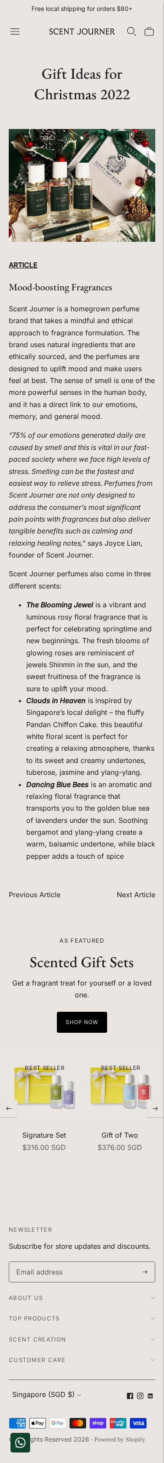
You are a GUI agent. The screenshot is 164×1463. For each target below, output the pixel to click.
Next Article (136, 894)
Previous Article (34, 894)
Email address (37, 1262)
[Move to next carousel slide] (155, 1108)
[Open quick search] (132, 31)
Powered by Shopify (119, 1439)
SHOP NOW (82, 1022)
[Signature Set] (44, 1085)
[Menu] (15, 31)
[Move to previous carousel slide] (8, 1108)
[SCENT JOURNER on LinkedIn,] (150, 1396)
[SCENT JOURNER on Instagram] (140, 1396)
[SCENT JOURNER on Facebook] (130, 1396)
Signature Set (44, 1135)
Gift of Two (119, 1135)
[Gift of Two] (120, 1085)
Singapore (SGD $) (43, 1394)
